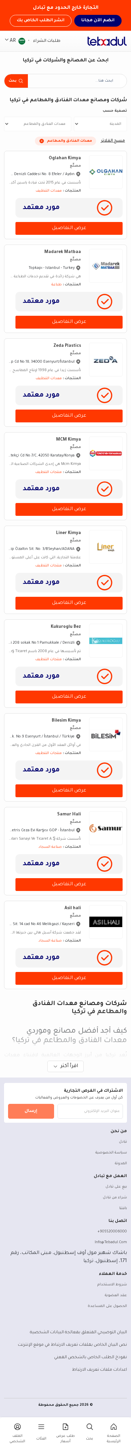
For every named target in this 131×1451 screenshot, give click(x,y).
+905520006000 (112, 1232)
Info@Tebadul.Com (111, 1242)
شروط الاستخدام (112, 1285)
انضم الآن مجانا (98, 20)
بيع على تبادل (116, 1187)
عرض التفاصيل (69, 228)
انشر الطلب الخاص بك (40, 20)
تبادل (123, 1142)
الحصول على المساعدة (107, 1306)
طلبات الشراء (46, 41)
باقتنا (123, 1208)
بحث (12, 81)
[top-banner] (107, 41)
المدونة (121, 1164)
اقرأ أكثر (69, 1066)
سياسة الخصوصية (111, 1153)
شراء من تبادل (115, 1198)
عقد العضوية (116, 1295)
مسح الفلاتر (113, 141)
